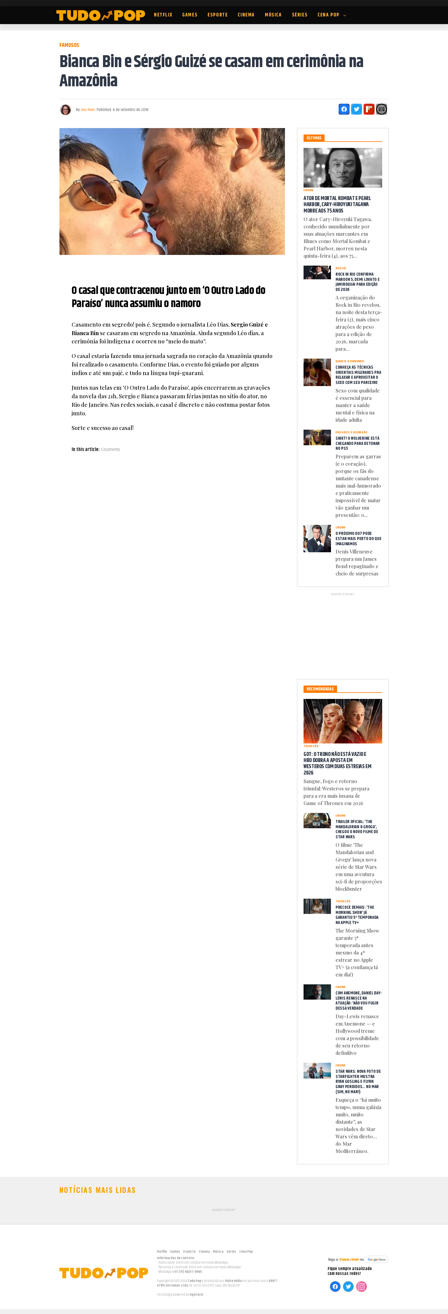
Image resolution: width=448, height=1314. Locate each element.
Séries (300, 15)
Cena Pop (329, 15)
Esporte (218, 15)
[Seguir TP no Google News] (358, 1264)
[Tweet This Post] (356, 109)
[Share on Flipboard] (369, 109)
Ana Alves (88, 109)
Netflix (163, 15)
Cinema (246, 15)
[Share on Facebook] (344, 109)
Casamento (110, 449)
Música (273, 15)
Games (189, 15)
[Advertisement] (343, 635)
